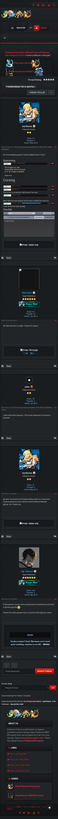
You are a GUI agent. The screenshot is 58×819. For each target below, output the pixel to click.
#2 (56, 320)
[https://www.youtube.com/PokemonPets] (49, 5)
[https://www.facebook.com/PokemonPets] (33, 5)
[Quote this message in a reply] (55, 258)
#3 (56, 408)
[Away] (32, 387)
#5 (56, 599)
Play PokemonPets (22, 63)
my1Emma (4, 149)
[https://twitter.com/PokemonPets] (38, 5)
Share (8, 258)
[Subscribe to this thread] (51, 93)
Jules (3, 410)
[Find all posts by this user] (2, 258)
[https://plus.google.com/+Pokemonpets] (44, 5)
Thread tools (36, 92)
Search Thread (44, 671)
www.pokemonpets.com (32, 738)
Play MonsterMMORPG (24, 72)
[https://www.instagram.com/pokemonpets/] (54, 5)
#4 (56, 494)
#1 (56, 147)
